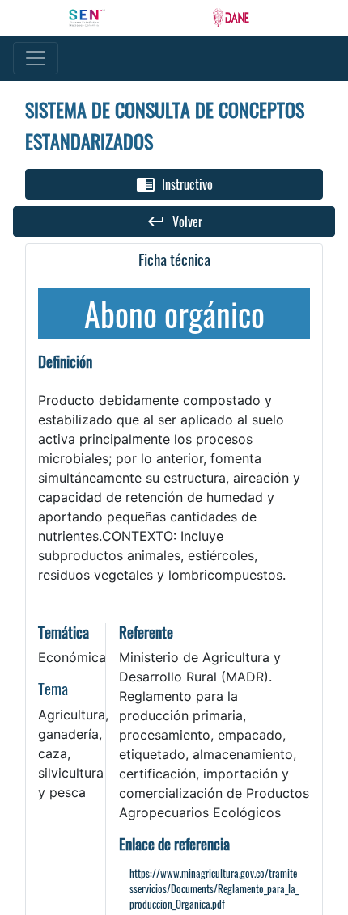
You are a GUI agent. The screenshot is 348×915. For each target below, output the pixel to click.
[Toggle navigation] (35, 58)
